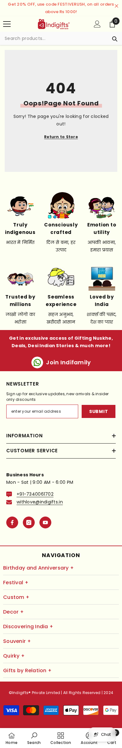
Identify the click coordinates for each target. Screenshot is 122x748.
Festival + (15, 582)
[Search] (61, 38)
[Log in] (97, 24)
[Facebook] (12, 522)
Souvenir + (17, 641)
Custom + (16, 597)
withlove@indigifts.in (40, 502)
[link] (34, 738)
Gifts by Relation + (27, 670)
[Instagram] (29, 522)
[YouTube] (45, 522)
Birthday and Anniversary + (38, 567)
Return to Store (61, 136)
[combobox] (55, 38)
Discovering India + (28, 626)
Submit (98, 411)
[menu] (7, 24)
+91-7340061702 (35, 494)
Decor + (13, 611)
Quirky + (14, 655)
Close (116, 6)
